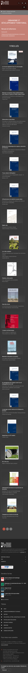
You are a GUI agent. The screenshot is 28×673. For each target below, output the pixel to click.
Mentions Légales (5, 557)
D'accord (4, 670)
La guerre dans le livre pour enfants (12, 593)
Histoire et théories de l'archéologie (12, 577)
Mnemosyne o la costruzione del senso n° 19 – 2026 (15, 583)
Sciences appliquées (11, 11)
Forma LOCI (4, 31)
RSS (2, 559)
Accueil (4, 11)
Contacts (3, 561)
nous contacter (4, 644)
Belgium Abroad (8, 588)
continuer (22, 552)
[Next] (10, 529)
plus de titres (6, 599)
